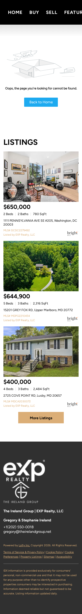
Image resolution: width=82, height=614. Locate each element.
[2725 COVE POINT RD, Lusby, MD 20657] (41, 351)
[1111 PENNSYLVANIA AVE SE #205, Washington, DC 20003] (41, 176)
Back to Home (41, 102)
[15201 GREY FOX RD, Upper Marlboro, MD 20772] (41, 266)
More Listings (41, 418)
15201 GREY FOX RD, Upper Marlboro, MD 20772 (38, 310)
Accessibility (64, 556)
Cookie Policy (54, 552)
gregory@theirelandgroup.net (27, 531)
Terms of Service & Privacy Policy (23, 552)
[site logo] (25, 488)
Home (15, 12)
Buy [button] (34, 12)
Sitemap (49, 556)
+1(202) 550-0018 (18, 527)
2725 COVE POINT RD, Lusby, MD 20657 (32, 396)
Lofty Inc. (24, 545)
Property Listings (31, 556)
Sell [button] (51, 12)
